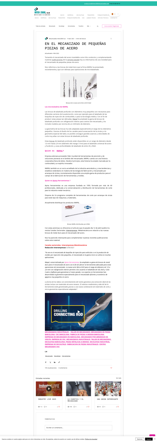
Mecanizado (52, 26)
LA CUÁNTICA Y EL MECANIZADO (76, 400)
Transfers (81, 26)
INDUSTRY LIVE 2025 (47, 399)
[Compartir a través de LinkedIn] (55, 362)
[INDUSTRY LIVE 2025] (49, 388)
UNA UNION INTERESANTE (107, 399)
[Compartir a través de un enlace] (59, 362)
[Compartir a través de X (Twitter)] (50, 362)
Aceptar (149, 439)
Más (88, 26)
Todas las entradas (40, 26)
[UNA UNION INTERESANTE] (108, 388)
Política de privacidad (91, 439)
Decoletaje (61, 26)
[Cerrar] (155, 439)
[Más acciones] (111, 38)
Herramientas (71, 26)
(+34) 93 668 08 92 (114, 3)
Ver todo (118, 378)
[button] (97, 26)
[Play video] (78, 312)
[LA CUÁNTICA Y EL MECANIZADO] (78, 388)
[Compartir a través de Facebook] (46, 362)
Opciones (139, 439)
